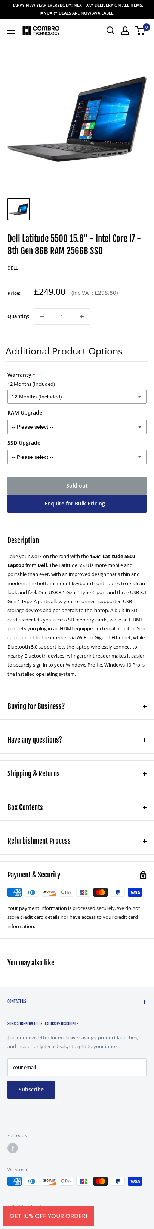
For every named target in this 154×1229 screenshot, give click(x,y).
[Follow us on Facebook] (12, 1148)
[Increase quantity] (82, 316)
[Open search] (111, 30)
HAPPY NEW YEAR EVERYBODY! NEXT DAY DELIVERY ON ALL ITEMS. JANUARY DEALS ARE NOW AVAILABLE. (77, 9)
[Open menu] (11, 31)
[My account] (125, 30)
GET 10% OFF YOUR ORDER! (48, 1216)
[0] (140, 30)
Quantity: (18, 316)
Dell (12, 268)
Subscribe (31, 1089)
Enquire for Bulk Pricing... (77, 503)
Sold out (77, 485)
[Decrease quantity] (42, 316)
